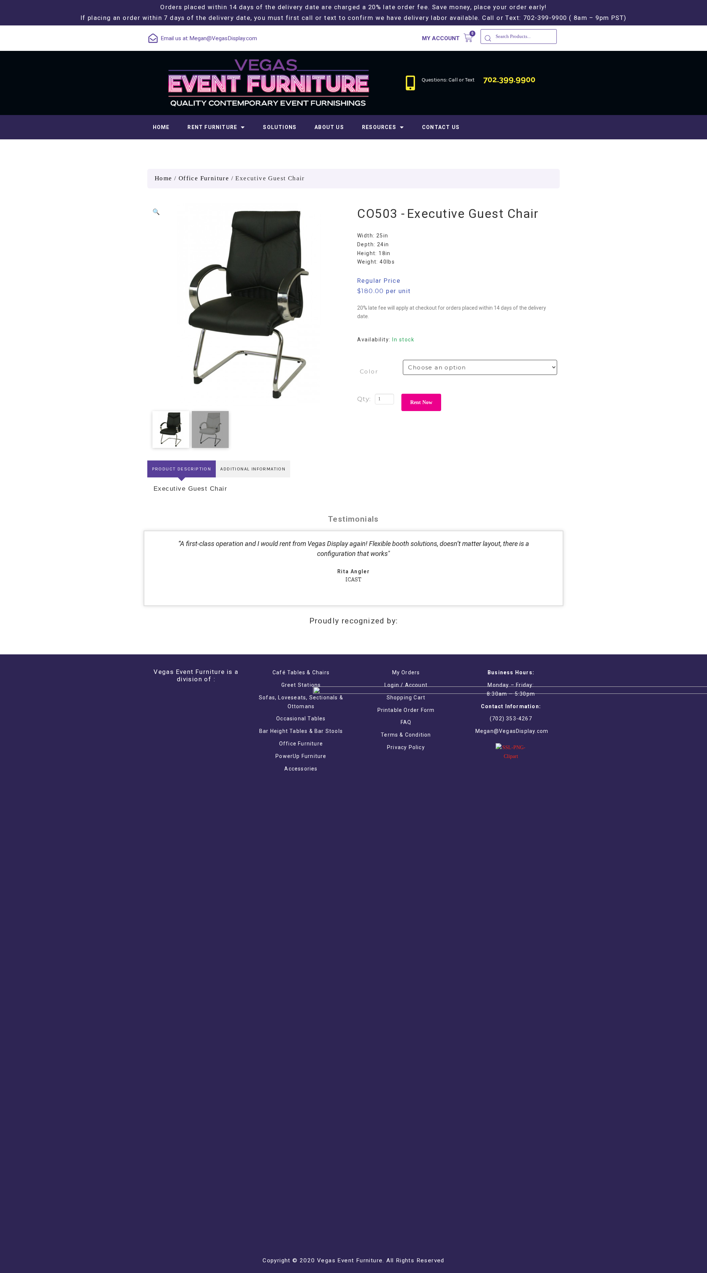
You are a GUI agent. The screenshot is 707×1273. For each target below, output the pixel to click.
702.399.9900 (509, 79)
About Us (329, 127)
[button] (156, 212)
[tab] (181, 469)
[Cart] (468, 38)
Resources (379, 127)
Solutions (279, 127)
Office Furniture (204, 178)
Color (369, 371)
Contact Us (441, 127)
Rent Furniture (212, 127)
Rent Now (421, 402)
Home (161, 127)
